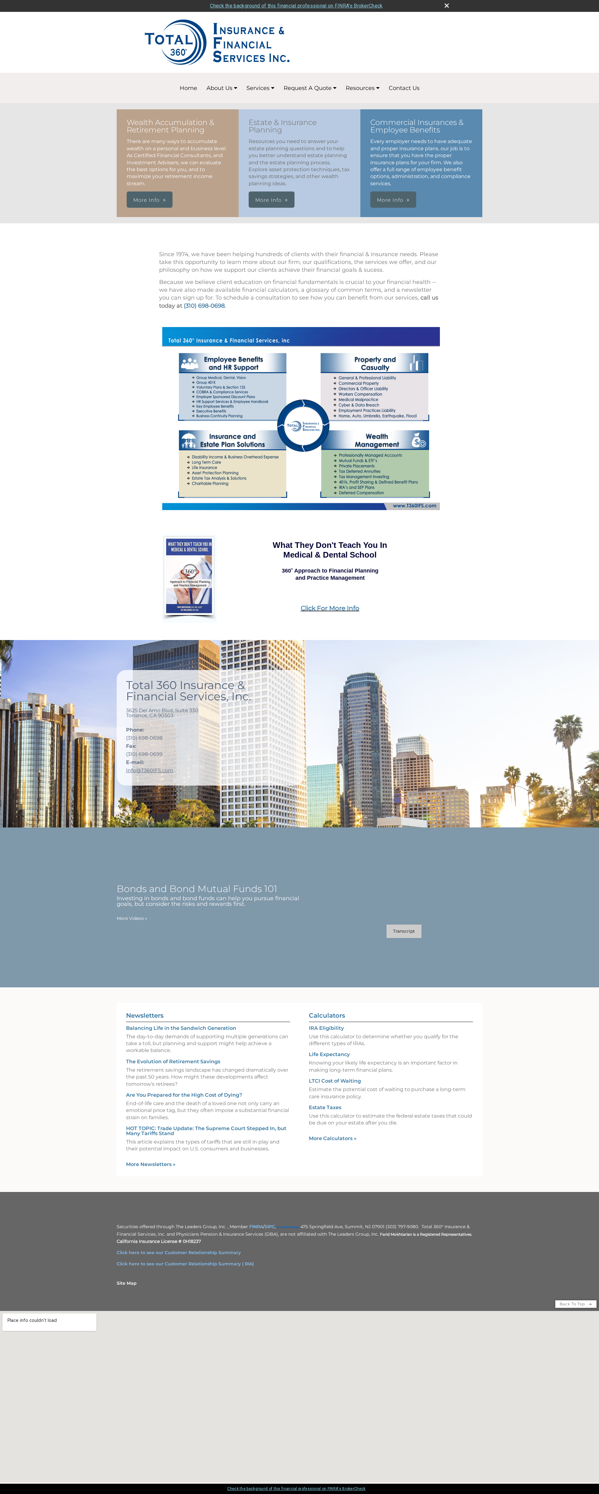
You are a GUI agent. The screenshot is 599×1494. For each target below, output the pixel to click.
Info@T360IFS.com (149, 770)
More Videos (132, 918)
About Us (219, 88)
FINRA (256, 1226)
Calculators (327, 1015)
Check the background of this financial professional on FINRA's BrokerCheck (296, 6)
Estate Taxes (325, 1107)
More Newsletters (151, 1164)
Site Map (127, 1283)
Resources (360, 88)
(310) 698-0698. (205, 305)
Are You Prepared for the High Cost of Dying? (184, 1095)
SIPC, (270, 1226)
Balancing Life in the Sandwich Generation (181, 1028)
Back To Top (573, 1304)
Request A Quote (308, 88)
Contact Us (404, 88)
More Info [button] (146, 200)
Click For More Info (330, 608)
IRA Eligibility (326, 1028)
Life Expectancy (329, 1054)
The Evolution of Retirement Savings (173, 1062)
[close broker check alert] (446, 5)
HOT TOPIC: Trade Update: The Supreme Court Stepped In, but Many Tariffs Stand (206, 1130)
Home (188, 88)
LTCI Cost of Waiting (335, 1081)
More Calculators (333, 1138)
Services (258, 88)
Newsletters (144, 1015)
